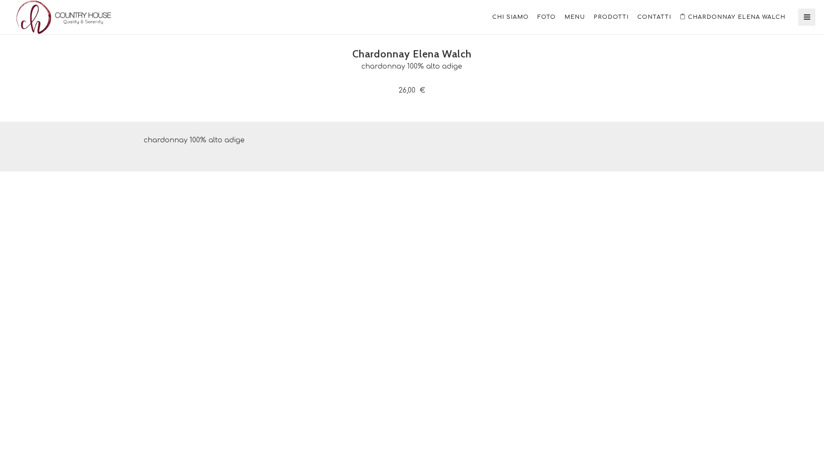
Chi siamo (510, 17)
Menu (574, 17)
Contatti (654, 17)
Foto (546, 17)
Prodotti (611, 17)
